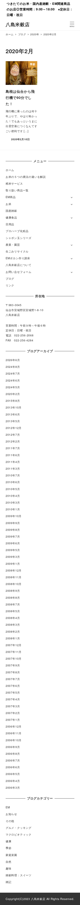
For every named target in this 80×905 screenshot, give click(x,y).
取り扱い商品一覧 (17, 190)
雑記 (8, 882)
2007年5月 (13, 692)
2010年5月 (13, 489)
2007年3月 (13, 706)
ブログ (10, 278)
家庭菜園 (11, 855)
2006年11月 (14, 733)
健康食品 (11, 217)
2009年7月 (13, 536)
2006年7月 (13, 760)
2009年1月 (13, 564)
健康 (8, 841)
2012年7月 (13, 434)
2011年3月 (13, 468)
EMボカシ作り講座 (18, 258)
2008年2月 (13, 631)
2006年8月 (13, 754)
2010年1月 (13, 509)
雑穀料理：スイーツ (18, 875)
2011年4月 (13, 462)
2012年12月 (14, 428)
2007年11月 (14, 652)
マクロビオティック (18, 834)
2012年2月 (13, 441)
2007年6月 (13, 686)
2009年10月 (14, 516)
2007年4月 (13, 699)
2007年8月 (13, 672)
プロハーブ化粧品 (17, 231)
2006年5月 (13, 774)
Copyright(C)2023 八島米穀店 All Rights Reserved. (40, 899)
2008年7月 (13, 604)
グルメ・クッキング (18, 828)
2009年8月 (13, 530)
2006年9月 (13, 747)
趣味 (8, 868)
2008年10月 (14, 584)
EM (8, 807)
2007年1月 (13, 720)
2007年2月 (13, 713)
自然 (8, 862)
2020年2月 (13, 394)
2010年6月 (13, 482)
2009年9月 (13, 523)
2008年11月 (14, 577)
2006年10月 (14, 740)
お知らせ (11, 814)
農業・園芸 (13, 245)
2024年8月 (13, 367)
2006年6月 (13, 767)
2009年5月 (13, 550)
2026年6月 (13, 360)
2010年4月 (13, 496)
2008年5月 (13, 611)
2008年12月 (14, 570)
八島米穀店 (18, 24)
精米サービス (14, 183)
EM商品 (11, 197)
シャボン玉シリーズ (18, 238)
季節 (8, 848)
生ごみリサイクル (17, 251)
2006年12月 (14, 726)
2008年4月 (13, 618)
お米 (8, 204)
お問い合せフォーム (18, 272)
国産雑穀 (11, 211)
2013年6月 (13, 414)
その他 (10, 821)
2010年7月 (13, 475)
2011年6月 (13, 455)
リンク (10, 285)
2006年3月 (13, 787)
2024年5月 (13, 387)
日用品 (10, 224)
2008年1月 (13, 638)
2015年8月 (13, 401)
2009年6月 (13, 543)
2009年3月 (13, 557)
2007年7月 (13, 679)
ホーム (10, 170)
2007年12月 (14, 645)
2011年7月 (13, 448)
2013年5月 (13, 421)
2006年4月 (13, 781)
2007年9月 (13, 665)
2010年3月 (13, 502)
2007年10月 (14, 658)
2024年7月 (13, 373)
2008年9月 (13, 591)
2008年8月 (13, 597)
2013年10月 (14, 407)
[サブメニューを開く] (71, 197)
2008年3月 (13, 624)
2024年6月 (13, 380)
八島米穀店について (18, 265)
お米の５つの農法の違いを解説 (26, 177)
